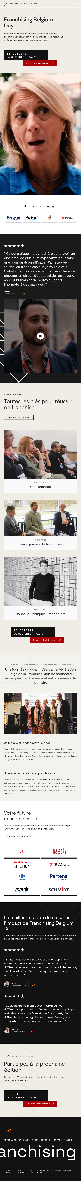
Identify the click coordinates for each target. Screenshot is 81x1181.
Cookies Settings (22, 1171)
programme (10, 1140)
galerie (68, 1140)
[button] (77, 4)
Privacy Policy (7, 1171)
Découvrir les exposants (19, 836)
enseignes (24, 1140)
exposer (45, 1140)
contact (57, 1140)
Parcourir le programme (19, 417)
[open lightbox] (40, 336)
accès (35, 1140)
